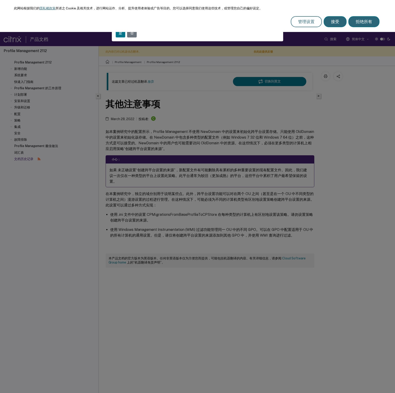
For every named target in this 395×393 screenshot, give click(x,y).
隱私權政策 (48, 8)
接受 (335, 21)
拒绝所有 (364, 21)
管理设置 (306, 21)
